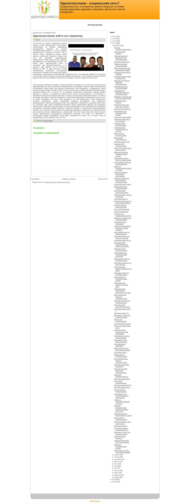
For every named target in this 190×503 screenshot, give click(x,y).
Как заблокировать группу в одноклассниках (121, 361)
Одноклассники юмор (122, 379)
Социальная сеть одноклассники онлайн (120, 113)
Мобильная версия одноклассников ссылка (121, 154)
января (116, 477)
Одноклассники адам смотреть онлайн (122, 237)
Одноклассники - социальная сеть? (89, 3)
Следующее (35, 179)
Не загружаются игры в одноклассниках (122, 163)
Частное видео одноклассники (120, 124)
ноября (116, 455)
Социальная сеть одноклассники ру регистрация (121, 396)
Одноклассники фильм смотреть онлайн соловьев (122, 228)
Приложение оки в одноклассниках (121, 87)
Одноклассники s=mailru (119, 53)
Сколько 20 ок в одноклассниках (120, 249)
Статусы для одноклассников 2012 (122, 215)
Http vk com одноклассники (120, 320)
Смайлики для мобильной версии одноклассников (121, 92)
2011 (114, 41)
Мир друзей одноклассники (120, 139)
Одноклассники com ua (122, 240)
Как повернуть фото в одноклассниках (122, 260)
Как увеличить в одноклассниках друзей (120, 279)
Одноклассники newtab (122, 117)
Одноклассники (47, 121)
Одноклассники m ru (121, 313)
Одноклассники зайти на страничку (58, 35)
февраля (117, 475)
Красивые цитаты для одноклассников (122, 433)
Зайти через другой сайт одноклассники (122, 349)
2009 (114, 479)
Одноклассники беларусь (119, 437)
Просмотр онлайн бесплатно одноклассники (120, 371)
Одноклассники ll (120, 352)
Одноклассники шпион (122, 324)
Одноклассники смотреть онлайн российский (121, 332)
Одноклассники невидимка (119, 345)
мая (115, 468)
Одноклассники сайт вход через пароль (121, 441)
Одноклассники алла (121, 62)
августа (116, 461)
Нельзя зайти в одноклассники (120, 391)
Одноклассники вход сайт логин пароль (121, 106)
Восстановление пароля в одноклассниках (120, 297)
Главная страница (68, 179)
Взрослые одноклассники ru (121, 376)
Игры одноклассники (121, 209)
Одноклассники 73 (121, 199)
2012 (114, 39)
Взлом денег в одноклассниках (120, 419)
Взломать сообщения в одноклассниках (122, 219)
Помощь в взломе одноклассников (120, 65)
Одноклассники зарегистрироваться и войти (123, 269)
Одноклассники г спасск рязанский (122, 196)
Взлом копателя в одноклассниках (120, 341)
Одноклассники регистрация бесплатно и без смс (122, 291)
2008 (114, 482)
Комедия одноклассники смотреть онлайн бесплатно (121, 408)
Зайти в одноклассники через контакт (122, 149)
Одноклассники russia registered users (122, 302)
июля (116, 464)
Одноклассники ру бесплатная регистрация (120, 174)
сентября (117, 459)
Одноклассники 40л (121, 212)
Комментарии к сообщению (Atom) (57, 182)
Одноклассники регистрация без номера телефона (121, 244)
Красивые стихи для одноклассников (121, 274)
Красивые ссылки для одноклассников (122, 316)
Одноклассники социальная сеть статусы (121, 129)
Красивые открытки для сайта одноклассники (123, 97)
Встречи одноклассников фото (122, 48)
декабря (117, 45)
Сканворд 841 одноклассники (120, 145)
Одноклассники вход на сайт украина (122, 264)
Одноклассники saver (122, 387)
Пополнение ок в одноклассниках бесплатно (120, 255)
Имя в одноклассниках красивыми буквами (122, 69)
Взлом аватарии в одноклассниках (120, 187)
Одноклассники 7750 (121, 142)
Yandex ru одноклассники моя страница (122, 402)
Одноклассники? (95, 501)
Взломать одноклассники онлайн (120, 446)
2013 (114, 36)
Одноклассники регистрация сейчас (122, 306)
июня (116, 466)
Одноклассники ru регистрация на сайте (123, 414)
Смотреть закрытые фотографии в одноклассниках (121, 180)
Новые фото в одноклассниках (120, 355)
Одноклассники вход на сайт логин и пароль (122, 202)
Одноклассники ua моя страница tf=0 (122, 77)
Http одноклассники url (122, 109)
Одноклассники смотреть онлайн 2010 (121, 285)
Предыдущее (103, 179)
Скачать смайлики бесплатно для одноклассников (120, 58)
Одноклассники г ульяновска (120, 223)
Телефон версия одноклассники (120, 206)
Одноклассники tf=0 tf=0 (122, 385)
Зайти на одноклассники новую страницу (122, 168)
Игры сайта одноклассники (120, 382)
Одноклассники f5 (120, 426)
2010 (114, 43)
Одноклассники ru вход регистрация (122, 423)
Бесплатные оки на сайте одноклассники (122, 159)
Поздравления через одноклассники (122, 337)
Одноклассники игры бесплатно (121, 366)
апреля (116, 470)
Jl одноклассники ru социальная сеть (121, 429)
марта (116, 473)
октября (117, 457)
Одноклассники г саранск (120, 102)
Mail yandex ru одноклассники (120, 134)
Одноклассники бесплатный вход (121, 191)
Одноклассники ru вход (122, 184)
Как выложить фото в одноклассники (122, 233)
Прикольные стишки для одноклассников (122, 451)
